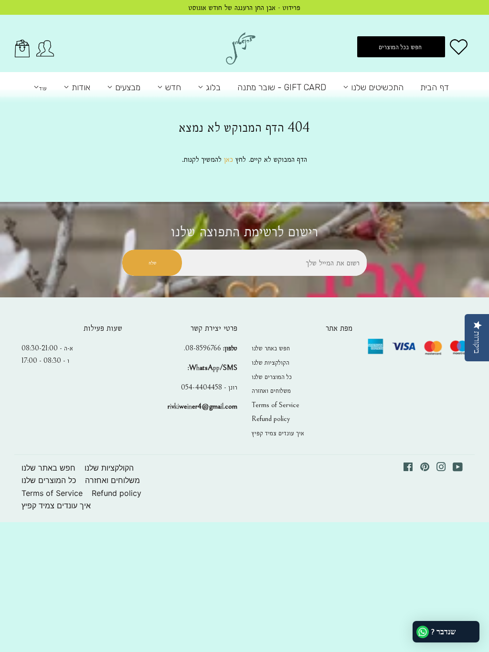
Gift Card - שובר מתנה (281, 87)
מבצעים (126, 87)
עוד (43, 88)
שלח (152, 263)
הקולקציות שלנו (270, 362)
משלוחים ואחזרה (271, 390)
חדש (172, 87)
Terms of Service (275, 404)
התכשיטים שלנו (376, 87)
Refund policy (271, 418)
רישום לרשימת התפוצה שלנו (244, 231)
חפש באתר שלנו (271, 348)
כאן (228, 159)
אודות (79, 87)
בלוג (212, 87)
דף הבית (434, 87)
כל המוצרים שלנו (272, 376)
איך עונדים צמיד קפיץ (278, 433)
